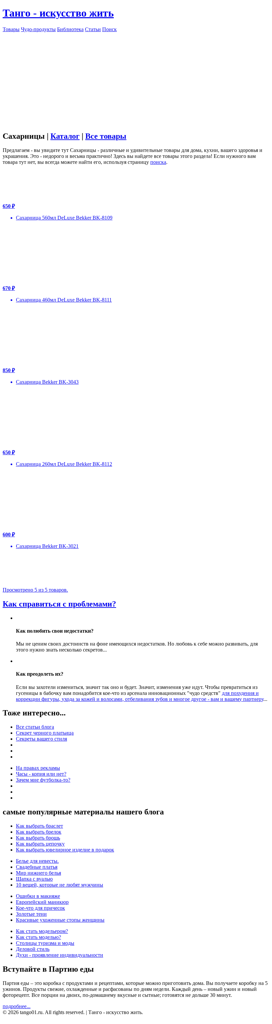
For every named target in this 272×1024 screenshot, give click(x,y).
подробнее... (17, 1006)
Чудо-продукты (38, 29)
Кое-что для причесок (40, 908)
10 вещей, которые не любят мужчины (59, 885)
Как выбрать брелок (38, 832)
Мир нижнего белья (38, 873)
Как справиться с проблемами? (59, 604)
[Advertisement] (136, 78)
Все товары (105, 136)
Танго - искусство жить (58, 13)
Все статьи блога (35, 727)
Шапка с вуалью (34, 879)
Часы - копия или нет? (41, 774)
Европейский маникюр (42, 902)
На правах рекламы (38, 768)
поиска (158, 162)
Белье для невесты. (37, 861)
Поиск (109, 29)
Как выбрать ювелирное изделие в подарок (65, 850)
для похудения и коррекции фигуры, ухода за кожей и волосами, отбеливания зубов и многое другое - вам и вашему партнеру (139, 696)
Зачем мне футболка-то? (43, 780)
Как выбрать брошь (38, 838)
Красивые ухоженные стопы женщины (60, 920)
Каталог (65, 136)
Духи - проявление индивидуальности (59, 955)
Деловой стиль (32, 949)
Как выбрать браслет (39, 826)
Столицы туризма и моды (45, 943)
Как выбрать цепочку (40, 844)
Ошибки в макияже (38, 896)
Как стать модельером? (42, 931)
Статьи (93, 29)
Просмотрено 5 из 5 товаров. (35, 590)
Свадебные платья (36, 867)
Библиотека (70, 29)
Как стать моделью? (38, 937)
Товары (11, 29)
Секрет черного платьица (45, 733)
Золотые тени (31, 914)
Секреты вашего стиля (41, 739)
